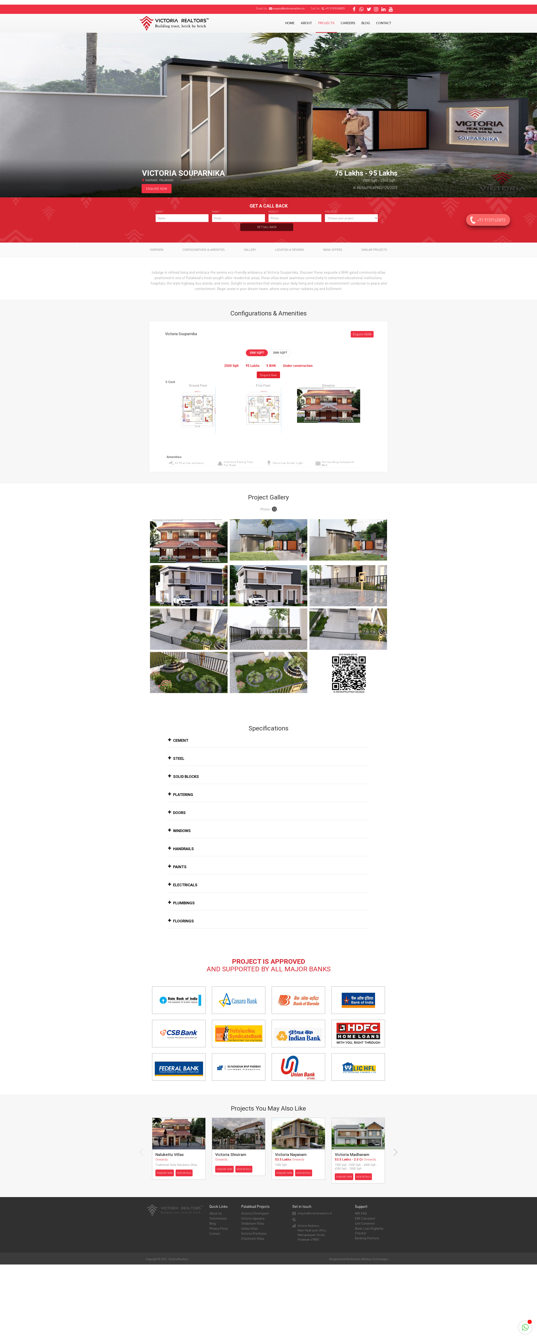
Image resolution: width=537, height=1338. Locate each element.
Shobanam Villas (252, 1223)
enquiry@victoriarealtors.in (289, 8)
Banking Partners (367, 1238)
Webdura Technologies (374, 1259)
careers (348, 23)
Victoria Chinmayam (255, 1213)
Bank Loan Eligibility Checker (369, 1230)
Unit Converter (365, 1223)
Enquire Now (268, 375)
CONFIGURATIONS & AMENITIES (203, 249)
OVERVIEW (156, 249)
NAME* (160, 211)
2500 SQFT (257, 352)
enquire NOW (156, 188)
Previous (141, 1152)
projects (326, 23)
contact (383, 23)
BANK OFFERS (332, 249)
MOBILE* (273, 211)
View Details (184, 1172)
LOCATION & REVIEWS (289, 249)
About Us (215, 1213)
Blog (212, 1223)
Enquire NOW (362, 334)
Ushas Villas (249, 1228)
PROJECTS (331, 211)
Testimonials (218, 1218)
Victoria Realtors (178, 1259)
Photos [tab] (268, 509)
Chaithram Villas (252, 1238)
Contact (214, 1233)
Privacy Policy (218, 1228)
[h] (189, 540)
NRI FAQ (361, 1213)
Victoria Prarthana (253, 1233)
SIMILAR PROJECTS (374, 249)
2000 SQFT (280, 352)
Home (290, 23)
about (306, 23)
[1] (525, 1329)
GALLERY (250, 249)
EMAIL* (216, 211)
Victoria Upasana (253, 1218)
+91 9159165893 (335, 8)
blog (365, 23)
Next (396, 1152)
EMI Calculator (365, 1218)
